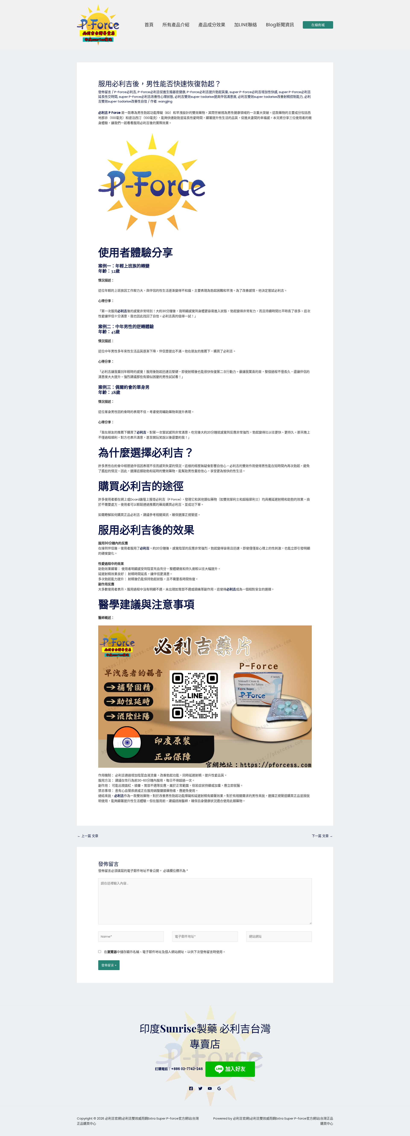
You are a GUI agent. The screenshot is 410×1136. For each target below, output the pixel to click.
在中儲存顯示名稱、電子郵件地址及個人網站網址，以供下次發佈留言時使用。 (165, 952)
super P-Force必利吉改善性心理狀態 (146, 96)
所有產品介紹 (176, 25)
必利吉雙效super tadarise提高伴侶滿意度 (205, 96)
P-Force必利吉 (125, 92)
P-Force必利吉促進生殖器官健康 (161, 92)
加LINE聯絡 (245, 25)
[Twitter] (200, 1088)
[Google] (219, 1088)
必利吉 (122, 311)
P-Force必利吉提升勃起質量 (207, 92)
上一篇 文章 (87, 836)
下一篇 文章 (322, 836)
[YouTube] (210, 1088)
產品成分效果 (211, 25)
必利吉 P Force (109, 112)
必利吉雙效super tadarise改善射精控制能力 (270, 96)
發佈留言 (104, 92)
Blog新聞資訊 (280, 25)
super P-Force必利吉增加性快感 (253, 92)
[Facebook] (191, 1088)
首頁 (149, 25)
